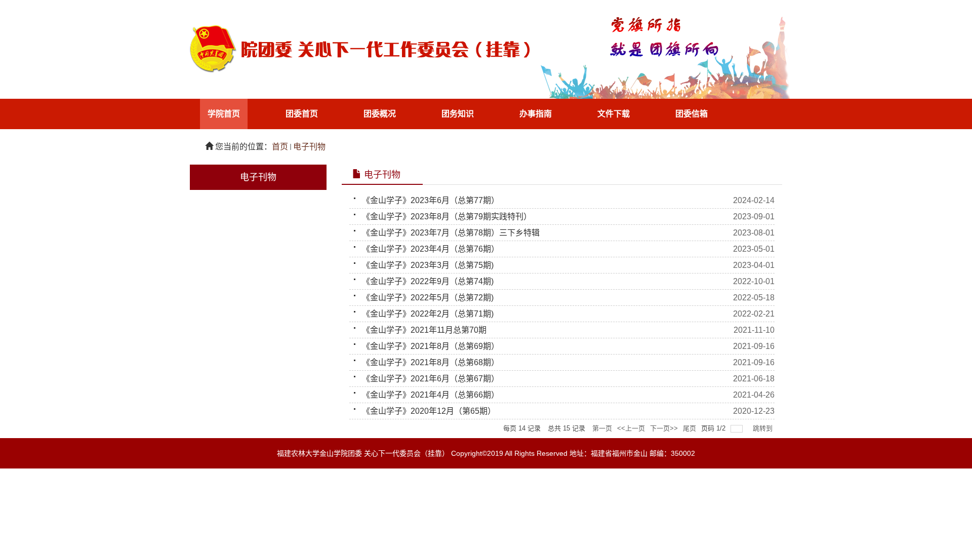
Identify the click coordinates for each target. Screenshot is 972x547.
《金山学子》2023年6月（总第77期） (430, 200)
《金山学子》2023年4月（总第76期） (430, 249)
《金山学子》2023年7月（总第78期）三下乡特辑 (451, 232)
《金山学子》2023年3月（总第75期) (428, 265)
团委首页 (302, 113)
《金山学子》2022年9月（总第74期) (428, 281)
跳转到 (764, 428)
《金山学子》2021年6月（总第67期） (430, 378)
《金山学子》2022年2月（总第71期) (428, 313)
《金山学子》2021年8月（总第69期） (430, 346)
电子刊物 (309, 146)
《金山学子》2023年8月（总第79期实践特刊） (447, 216)
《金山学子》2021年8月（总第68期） (430, 362)
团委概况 (379, 113)
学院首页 (224, 113)
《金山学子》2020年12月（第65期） (429, 411)
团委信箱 (691, 113)
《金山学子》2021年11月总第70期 (424, 330)
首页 (280, 146)
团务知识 (457, 113)
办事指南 (535, 113)
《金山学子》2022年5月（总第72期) (428, 297)
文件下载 (613, 113)
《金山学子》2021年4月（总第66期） (430, 394)
